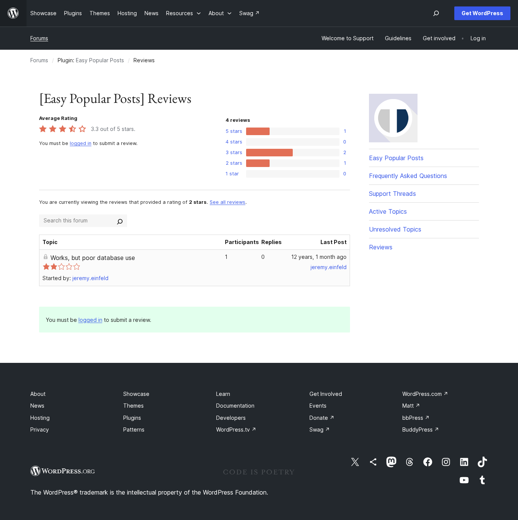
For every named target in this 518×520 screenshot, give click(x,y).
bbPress (416, 417)
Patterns (133, 429)
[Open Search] (436, 13)
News (37, 405)
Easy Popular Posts (100, 60)
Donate (321, 417)
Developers (231, 417)
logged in (80, 143)
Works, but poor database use (92, 258)
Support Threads (392, 193)
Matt (411, 405)
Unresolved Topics (395, 229)
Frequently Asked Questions (408, 176)
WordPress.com (425, 394)
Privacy (39, 429)
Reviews (380, 247)
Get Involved (325, 394)
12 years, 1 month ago (319, 257)
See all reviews (227, 202)
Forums (39, 38)
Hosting (40, 417)
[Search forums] (120, 220)
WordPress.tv (236, 429)
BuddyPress (420, 429)
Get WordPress (482, 13)
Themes (133, 405)
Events (317, 405)
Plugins (132, 417)
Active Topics (388, 211)
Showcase (136, 394)
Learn (223, 394)
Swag (319, 429)
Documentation (235, 405)
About (38, 394)
